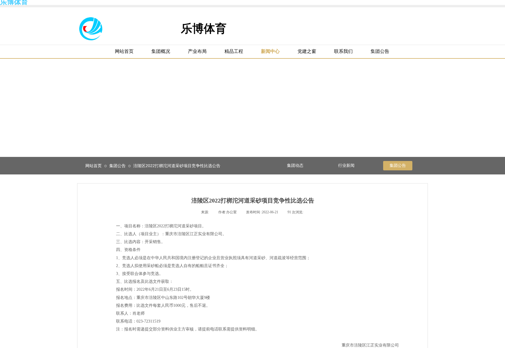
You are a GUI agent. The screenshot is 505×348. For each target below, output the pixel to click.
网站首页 (93, 165)
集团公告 (117, 165)
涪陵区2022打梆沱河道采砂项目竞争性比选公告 (176, 165)
